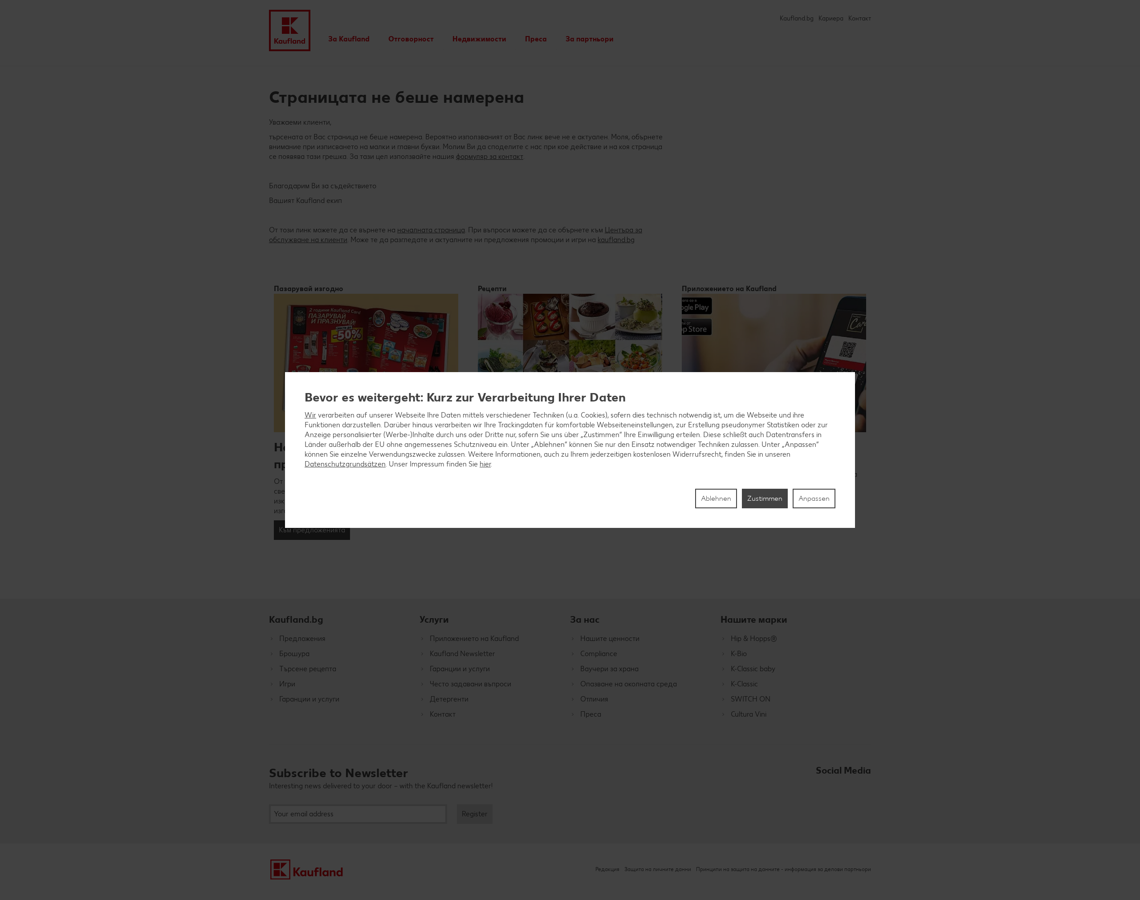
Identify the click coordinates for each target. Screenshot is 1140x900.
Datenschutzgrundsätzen (345, 464)
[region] (570, 450)
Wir (310, 415)
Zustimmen (764, 498)
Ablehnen (716, 498)
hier (485, 464)
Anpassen (814, 498)
